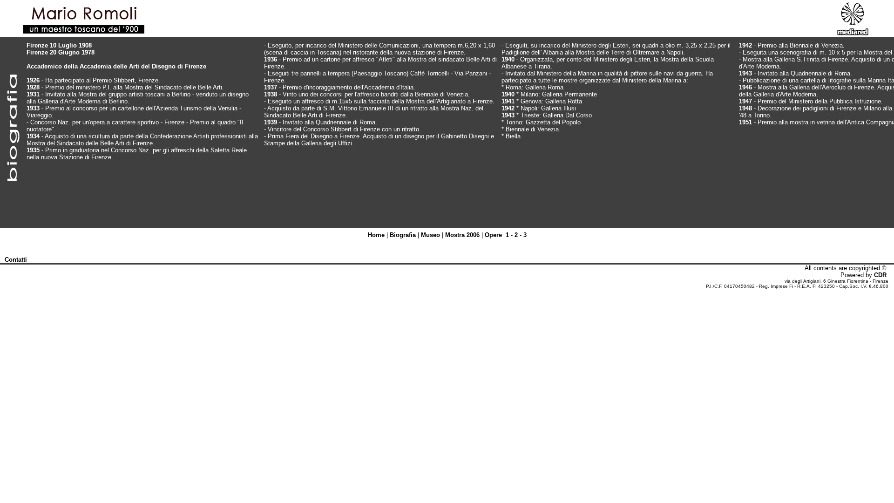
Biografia (403, 234)
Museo (430, 234)
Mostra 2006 (462, 234)
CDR (880, 275)
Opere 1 (497, 234)
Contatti (16, 259)
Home (376, 234)
